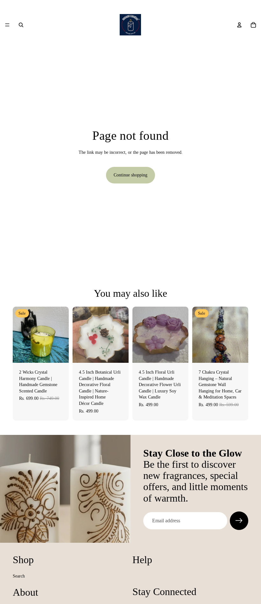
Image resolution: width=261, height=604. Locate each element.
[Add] (59, 353)
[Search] (21, 25)
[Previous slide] (199, 335)
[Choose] (118, 353)
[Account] (239, 25)
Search (19, 576)
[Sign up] (239, 520)
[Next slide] (241, 335)
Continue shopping (130, 175)
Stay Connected (164, 591)
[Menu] (7, 25)
